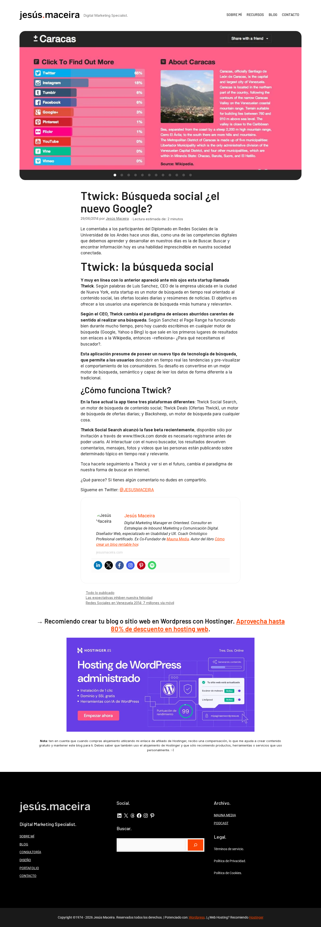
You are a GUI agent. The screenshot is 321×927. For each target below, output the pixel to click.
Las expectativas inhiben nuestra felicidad (119, 598)
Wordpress (197, 917)
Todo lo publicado (100, 593)
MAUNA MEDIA (225, 815)
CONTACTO (290, 14)
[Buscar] (195, 845)
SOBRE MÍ (234, 14)
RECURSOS (255, 14)
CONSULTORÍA (30, 852)
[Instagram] (130, 565)
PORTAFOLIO (29, 868)
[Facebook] (119, 565)
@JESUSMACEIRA (137, 489)
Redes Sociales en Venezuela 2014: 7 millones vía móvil (130, 603)
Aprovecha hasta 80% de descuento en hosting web (198, 625)
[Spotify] (152, 565)
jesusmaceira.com (109, 552)
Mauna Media (178, 539)
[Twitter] (109, 565)
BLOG (273, 14)
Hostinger (256, 917)
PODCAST (221, 823)
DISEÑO (25, 860)
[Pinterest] (141, 565)
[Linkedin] (98, 565)
